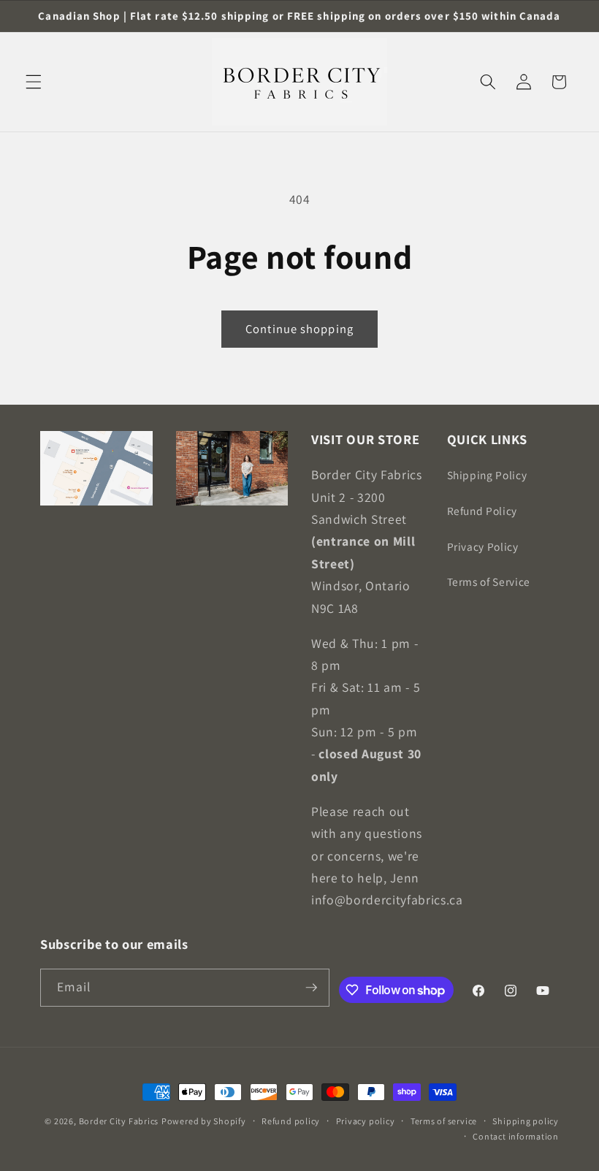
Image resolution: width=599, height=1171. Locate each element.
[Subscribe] (311, 988)
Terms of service (444, 1120)
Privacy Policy (483, 546)
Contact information (516, 1136)
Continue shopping (299, 329)
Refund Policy (482, 510)
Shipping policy (525, 1120)
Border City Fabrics (119, 1120)
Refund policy (291, 1120)
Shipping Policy (487, 475)
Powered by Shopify (203, 1120)
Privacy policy (365, 1120)
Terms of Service (489, 581)
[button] (33, 81)
